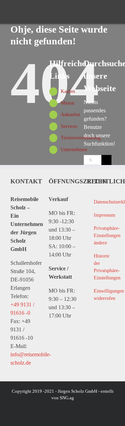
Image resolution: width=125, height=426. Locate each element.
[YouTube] (105, 327)
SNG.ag (67, 397)
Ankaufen (70, 114)
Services (69, 126)
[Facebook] (91, 327)
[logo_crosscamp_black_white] (21, 12)
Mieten (67, 103)
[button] (100, 236)
